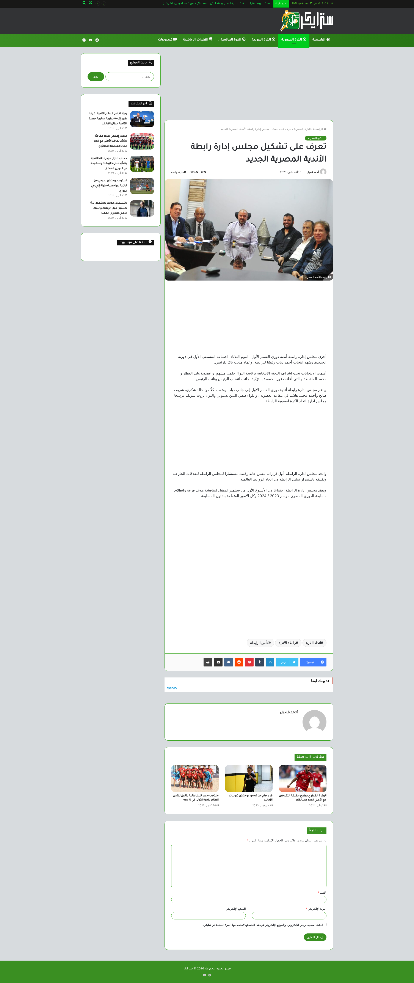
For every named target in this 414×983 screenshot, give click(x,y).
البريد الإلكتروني (316, 908)
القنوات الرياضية (196, 40)
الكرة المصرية (292, 40)
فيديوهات (165, 40)
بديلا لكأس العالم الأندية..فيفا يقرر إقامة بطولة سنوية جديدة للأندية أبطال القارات (108, 118)
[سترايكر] (306, 20)
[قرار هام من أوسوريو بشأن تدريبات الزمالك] (249, 778)
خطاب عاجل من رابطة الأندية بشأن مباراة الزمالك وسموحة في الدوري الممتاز (109, 163)
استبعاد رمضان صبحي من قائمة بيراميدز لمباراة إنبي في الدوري (109, 185)
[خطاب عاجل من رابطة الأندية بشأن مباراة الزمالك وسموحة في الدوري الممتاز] (142, 164)
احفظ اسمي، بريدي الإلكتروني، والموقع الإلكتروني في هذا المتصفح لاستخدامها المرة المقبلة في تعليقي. (262, 925)
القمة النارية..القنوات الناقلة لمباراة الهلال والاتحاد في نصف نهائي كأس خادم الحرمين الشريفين (217, 3)
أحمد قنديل (313, 172)
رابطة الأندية (287, 643)
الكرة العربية (262, 40)
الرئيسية (319, 40)
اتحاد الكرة (313, 643)
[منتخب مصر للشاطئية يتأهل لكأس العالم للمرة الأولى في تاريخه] (195, 778)
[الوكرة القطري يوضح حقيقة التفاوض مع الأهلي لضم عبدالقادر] (302, 778)
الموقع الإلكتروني (236, 908)
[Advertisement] (249, 83)
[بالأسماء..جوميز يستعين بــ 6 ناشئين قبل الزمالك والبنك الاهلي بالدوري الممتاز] (142, 208)
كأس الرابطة (259, 643)
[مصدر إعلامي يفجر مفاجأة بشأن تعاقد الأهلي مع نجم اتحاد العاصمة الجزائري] (142, 141)
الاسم (322, 892)
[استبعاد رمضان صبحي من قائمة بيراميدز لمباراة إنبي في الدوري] (142, 186)
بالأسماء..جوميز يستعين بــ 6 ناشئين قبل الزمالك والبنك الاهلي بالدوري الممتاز (108, 208)
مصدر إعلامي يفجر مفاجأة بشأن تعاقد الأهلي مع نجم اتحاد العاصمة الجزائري (110, 141)
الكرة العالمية (231, 40)
